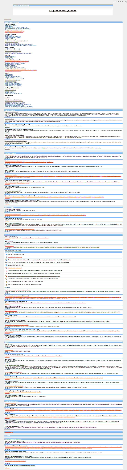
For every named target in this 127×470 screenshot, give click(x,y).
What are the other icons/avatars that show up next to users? (18, 44)
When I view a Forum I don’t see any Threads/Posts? (17, 61)
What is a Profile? (9, 35)
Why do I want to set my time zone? (13, 36)
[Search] (116, 2)
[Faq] (121, 2)
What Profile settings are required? (12, 52)
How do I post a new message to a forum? (14, 78)
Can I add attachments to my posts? (13, 76)
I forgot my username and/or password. (14, 29)
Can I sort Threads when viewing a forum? (14, 67)
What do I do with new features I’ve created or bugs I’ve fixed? (19, 106)
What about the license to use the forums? (14, 105)
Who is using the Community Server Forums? (15, 102)
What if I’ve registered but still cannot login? (14, 30)
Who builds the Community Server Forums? (14, 103)
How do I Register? (9, 26)
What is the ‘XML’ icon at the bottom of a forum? (15, 68)
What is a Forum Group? (10, 56)
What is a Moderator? (9, 91)
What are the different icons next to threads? (15, 63)
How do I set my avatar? (10, 39)
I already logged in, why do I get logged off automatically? (17, 28)
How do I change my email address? (13, 51)
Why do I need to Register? (11, 25)
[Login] (125, 2)
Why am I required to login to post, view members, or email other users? (21, 45)
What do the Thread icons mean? (12, 59)
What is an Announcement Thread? (13, 64)
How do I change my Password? (12, 48)
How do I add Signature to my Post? (13, 37)
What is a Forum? (9, 57)
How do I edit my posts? (10, 81)
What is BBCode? (9, 75)
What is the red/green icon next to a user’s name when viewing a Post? (21, 69)
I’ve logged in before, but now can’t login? (14, 32)
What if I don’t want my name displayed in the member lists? (18, 53)
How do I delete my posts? (11, 82)
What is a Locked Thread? (11, 66)
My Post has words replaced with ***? (13, 83)
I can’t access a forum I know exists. (13, 71)
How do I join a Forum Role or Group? (13, 93)
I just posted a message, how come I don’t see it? (16, 62)
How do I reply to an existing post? (12, 79)
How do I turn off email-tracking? (12, 43)
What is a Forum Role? (10, 92)
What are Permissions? (10, 88)
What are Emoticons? (9, 77)
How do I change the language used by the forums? (16, 40)
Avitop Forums (8, 19)
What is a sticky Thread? (10, 65)
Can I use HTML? (9, 74)
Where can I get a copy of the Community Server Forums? (18, 104)
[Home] (114, 2)
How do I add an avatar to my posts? (13, 85)
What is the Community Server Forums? (14, 101)
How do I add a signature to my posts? (13, 84)
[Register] (123, 2)
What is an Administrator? (10, 90)
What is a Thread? (9, 58)
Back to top (7, 116)
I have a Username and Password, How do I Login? (16, 27)
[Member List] (119, 2)
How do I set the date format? (11, 42)
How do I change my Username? (12, 49)
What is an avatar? (9, 38)
